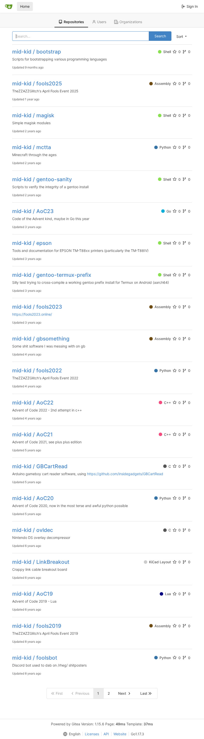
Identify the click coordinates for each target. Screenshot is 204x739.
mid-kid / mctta (31, 147)
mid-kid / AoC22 (32, 402)
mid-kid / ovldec (32, 530)
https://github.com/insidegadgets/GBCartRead (125, 474)
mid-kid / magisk (33, 115)
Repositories (74, 22)
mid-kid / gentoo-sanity (42, 179)
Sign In (192, 6)
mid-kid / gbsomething (40, 339)
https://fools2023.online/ (32, 314)
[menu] (182, 36)
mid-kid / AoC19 (32, 594)
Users (101, 22)
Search (160, 36)
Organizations (130, 22)
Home (25, 6)
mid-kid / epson (32, 243)
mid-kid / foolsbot (34, 658)
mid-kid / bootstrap (36, 52)
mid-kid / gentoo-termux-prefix (51, 275)
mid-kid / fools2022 (37, 370)
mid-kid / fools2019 (36, 626)
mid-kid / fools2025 (37, 83)
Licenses (92, 734)
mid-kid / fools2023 (37, 307)
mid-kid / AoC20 (33, 498)
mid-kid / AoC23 (33, 211)
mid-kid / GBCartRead (39, 466)
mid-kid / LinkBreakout (40, 562)
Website (119, 734)
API (106, 734)
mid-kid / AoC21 (32, 434)
